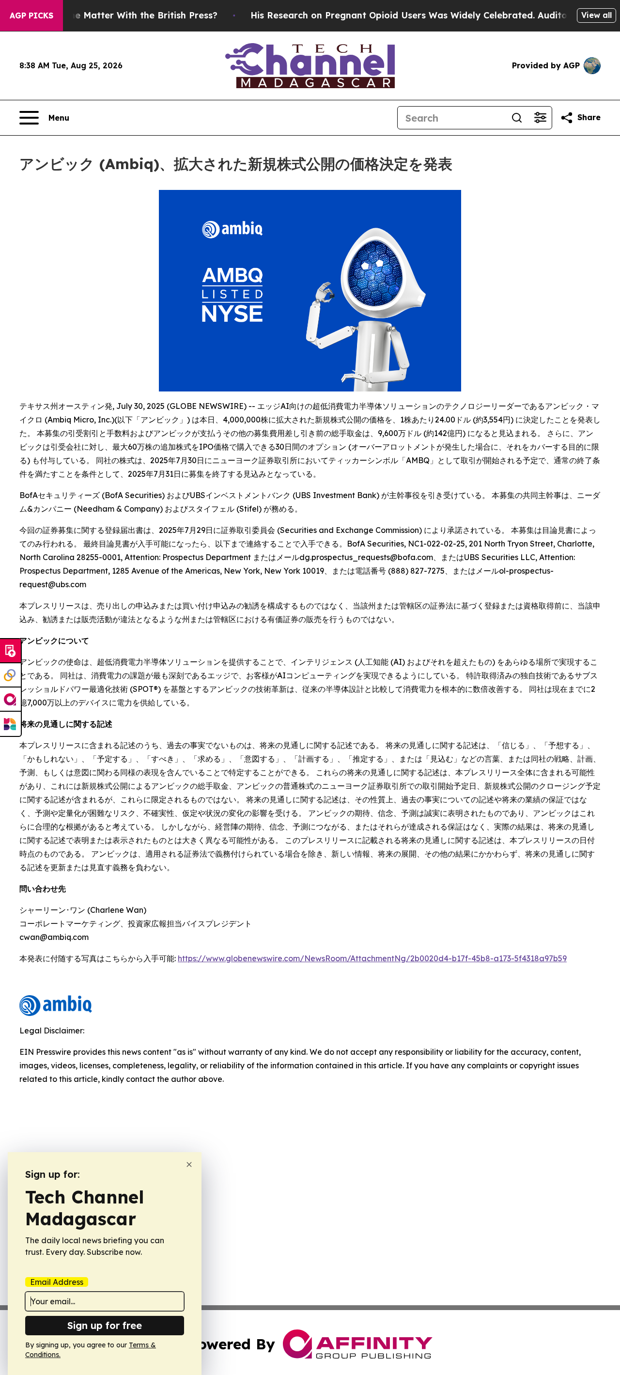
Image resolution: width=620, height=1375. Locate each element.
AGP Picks (31, 15)
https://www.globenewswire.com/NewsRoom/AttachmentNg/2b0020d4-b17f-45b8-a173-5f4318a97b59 (372, 958)
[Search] (516, 118)
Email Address (56, 1282)
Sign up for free (104, 1325)
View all (596, 15)
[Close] (189, 1164)
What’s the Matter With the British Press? (124, 15)
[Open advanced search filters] (540, 118)
